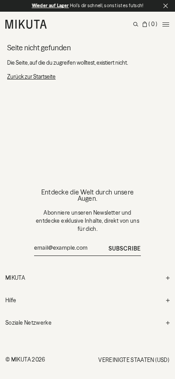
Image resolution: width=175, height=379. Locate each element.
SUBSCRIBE (125, 248)
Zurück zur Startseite (31, 76)
